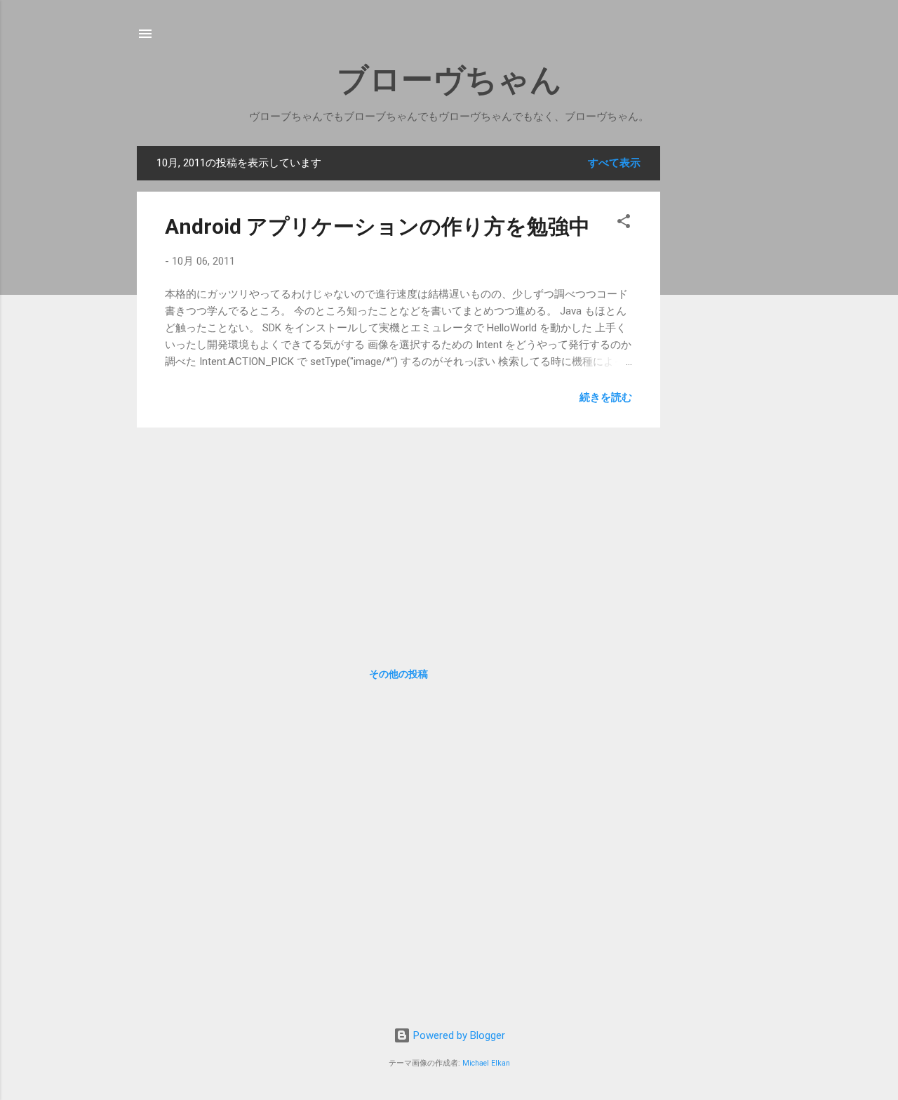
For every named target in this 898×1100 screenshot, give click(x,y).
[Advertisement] (727, 356)
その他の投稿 (398, 674)
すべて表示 (614, 163)
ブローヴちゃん (449, 79)
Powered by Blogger (457, 1035)
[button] (623, 223)
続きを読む (605, 397)
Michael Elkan (486, 1063)
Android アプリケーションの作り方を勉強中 (377, 226)
